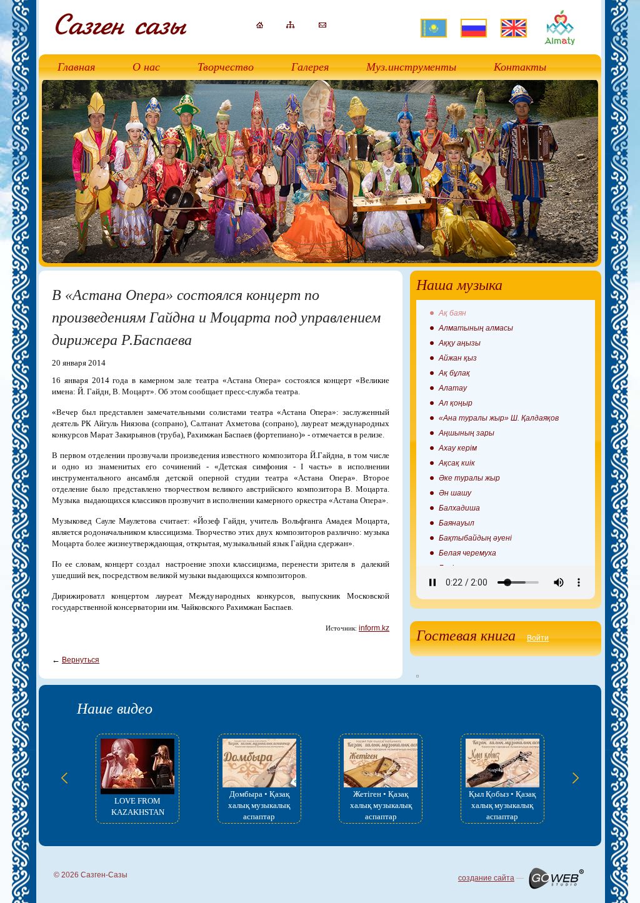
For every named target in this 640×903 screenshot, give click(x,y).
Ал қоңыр (455, 403)
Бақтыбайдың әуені (475, 538)
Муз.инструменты (411, 67)
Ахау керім (458, 448)
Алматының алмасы (476, 328)
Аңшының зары (466, 433)
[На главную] (259, 25)
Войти (538, 638)
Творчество (226, 67)
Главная (76, 67)
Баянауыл (456, 523)
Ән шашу (455, 493)
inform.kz (374, 628)
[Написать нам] (322, 25)
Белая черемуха (467, 553)
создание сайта (486, 878)
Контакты (520, 67)
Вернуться (80, 660)
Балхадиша (459, 508)
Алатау (453, 388)
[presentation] (64, 778)
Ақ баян (452, 313)
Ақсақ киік (457, 463)
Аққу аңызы (460, 343)
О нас (146, 67)
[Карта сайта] (290, 25)
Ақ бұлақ (454, 373)
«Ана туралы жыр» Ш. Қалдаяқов (499, 418)
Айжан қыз (458, 358)
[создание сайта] (556, 878)
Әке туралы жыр (469, 478)
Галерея (310, 67)
